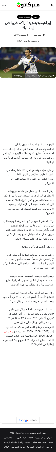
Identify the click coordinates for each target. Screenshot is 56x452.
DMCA (6, 447)
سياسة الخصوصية (18, 447)
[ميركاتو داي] (28, 5)
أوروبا (36, 17)
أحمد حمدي (37, 35)
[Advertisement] (28, 109)
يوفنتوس (8, 331)
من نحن (49, 447)
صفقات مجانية (24, 17)
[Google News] (28, 420)
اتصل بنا (30, 447)
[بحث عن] (52, 6)
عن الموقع (40, 447)
